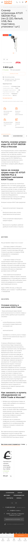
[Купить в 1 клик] (11, 457)
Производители (19, 495)
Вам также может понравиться (10, 444)
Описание (6, 135)
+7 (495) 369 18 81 (10, 507)
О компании (10, 492)
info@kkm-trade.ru (15, 510)
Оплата (19, 498)
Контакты (10, 498)
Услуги (20, 492)
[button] (13, 53)
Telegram (16, 503)
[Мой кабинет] (22, 2)
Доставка (7, 495)
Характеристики (17, 135)
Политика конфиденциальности (15, 524)
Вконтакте (12, 503)
